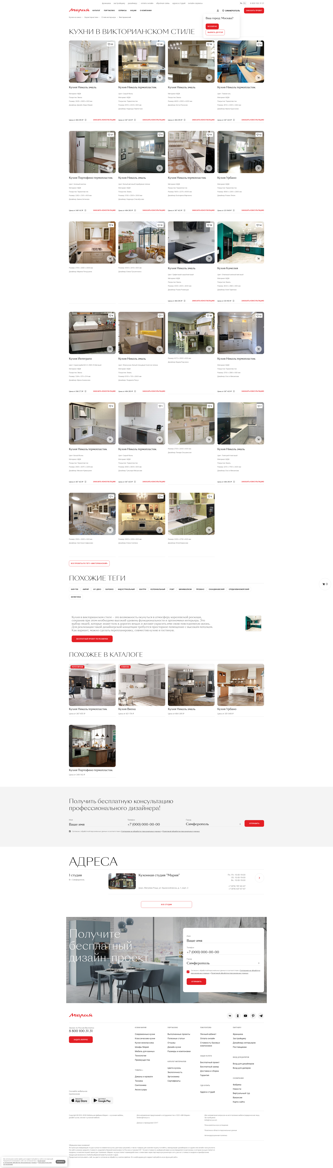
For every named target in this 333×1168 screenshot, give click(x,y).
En (245, 3)
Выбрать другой (215, 32)
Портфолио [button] (109, 10)
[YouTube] (245, 1016)
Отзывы (171, 1042)
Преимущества (142, 1060)
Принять (60, 1162)
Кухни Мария (140, 1027)
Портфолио (173, 1027)
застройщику (119, 3)
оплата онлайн (147, 3)
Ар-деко (97, 589)
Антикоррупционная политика (215, 1135)
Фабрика (237, 1084)
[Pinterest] (253, 1016)
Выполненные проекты (179, 1034)
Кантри (142, 589)
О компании (238, 1078)
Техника (139, 1081)
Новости (237, 1089)
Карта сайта (239, 1102)
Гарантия (204, 1075)
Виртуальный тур (241, 1093)
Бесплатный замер (209, 1066)
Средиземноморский (239, 589)
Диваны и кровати (144, 1076)
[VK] (230, 1016)
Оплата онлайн (207, 1038)
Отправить (254, 823)
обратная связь (163, 3)
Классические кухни (145, 1038)
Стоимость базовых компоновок (210, 1044)
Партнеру (237, 1027)
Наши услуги (206, 1056)
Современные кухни (145, 1034)
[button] (231, 10)
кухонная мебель (116, 1115)
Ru (241, 3)
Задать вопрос (81, 1040)
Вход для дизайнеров (243, 1063)
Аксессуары (141, 1089)
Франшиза (238, 1034)
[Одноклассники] (238, 1016)
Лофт (171, 589)
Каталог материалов (177, 1061)
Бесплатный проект (209, 1062)
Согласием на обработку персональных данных (141, 831)
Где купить (205, 1085)
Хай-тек (74, 589)
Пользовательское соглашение (216, 1125)
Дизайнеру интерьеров (244, 1042)
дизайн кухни (74, 1118)
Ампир (86, 589)
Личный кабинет (208, 1034)
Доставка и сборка (209, 1071)
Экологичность (175, 1072)
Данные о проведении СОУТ (147, 1123)
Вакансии (237, 1097)
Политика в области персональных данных (220, 1130)
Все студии (166, 904)
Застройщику (239, 1038)
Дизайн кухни (174, 1047)
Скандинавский (216, 589)
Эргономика (173, 1076)
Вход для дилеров (241, 1057)
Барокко (109, 589)
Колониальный (158, 589)
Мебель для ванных (145, 1051)
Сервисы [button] (122, 10)
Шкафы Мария (142, 1047)
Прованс (200, 589)
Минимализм (185, 589)
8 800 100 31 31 (257, 3)
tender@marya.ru (143, 1118)
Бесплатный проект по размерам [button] (92, 639)
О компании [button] (146, 10)
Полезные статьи (176, 1038)
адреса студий (178, 3)
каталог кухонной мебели (89, 1118)
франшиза (106, 3)
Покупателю (206, 1027)
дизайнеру (132, 3)
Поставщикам (240, 1047)
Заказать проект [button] (254, 10)
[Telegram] (261, 1016)
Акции (133, 10)
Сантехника (140, 1085)
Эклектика (76, 597)
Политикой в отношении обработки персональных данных (24, 1161)
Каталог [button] (96, 10)
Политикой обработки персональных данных (181, 831)
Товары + (139, 1070)
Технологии (140, 1055)
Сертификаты (174, 1081)
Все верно (212, 26)
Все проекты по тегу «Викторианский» (89, 563)
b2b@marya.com (210, 1120)
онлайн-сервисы (195, 3)
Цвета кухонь (174, 1068)
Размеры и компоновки (179, 1051)
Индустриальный (126, 589)
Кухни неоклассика (144, 1042)
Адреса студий (207, 1092)
